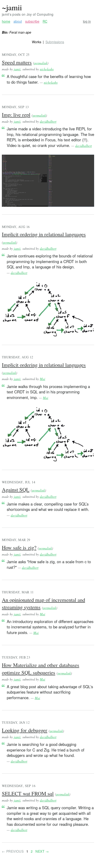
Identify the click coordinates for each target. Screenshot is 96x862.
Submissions (54, 41)
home (6, 21)
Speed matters (17, 62)
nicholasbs (47, 69)
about (18, 21)
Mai (42, 379)
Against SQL (15, 489)
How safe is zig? (19, 547)
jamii (17, 69)
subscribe (32, 21)
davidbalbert (48, 121)
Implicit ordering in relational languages (44, 234)
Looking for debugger (24, 730)
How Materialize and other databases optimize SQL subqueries (40, 668)
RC (45, 21)
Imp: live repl (16, 114)
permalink (40, 63)
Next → (42, 851)
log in (87, 21)
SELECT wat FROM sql (28, 793)
